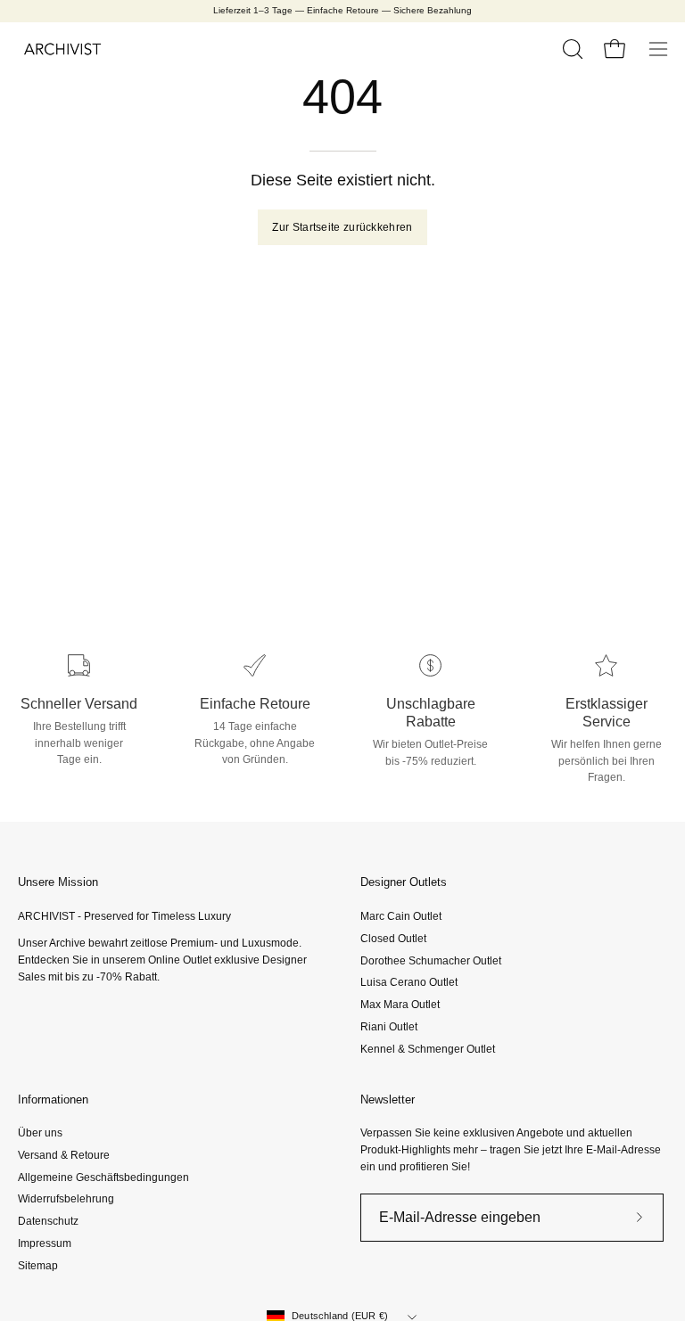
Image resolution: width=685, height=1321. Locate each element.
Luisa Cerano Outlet (409, 982)
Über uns (40, 1133)
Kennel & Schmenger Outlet (427, 1048)
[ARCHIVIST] (62, 49)
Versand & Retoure (64, 1155)
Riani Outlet (388, 1026)
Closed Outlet (393, 937)
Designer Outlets (403, 882)
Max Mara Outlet (400, 1004)
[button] (570, 49)
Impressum (44, 1243)
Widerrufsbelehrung (66, 1200)
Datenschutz (48, 1221)
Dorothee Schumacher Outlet (430, 960)
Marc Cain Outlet (401, 916)
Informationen (53, 1099)
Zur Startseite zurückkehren (342, 227)
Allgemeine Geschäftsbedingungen (103, 1177)
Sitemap (38, 1265)
